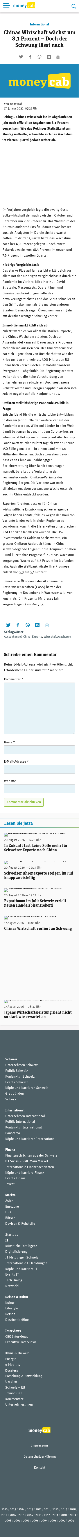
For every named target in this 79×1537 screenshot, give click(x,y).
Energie (10, 1359)
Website (10, 781)
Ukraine (11, 1382)
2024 (22, 1509)
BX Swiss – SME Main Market (26, 1161)
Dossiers (11, 1370)
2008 (8, 1520)
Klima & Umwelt (17, 1353)
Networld (12, 1286)
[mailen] (58, 57)
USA (8, 1212)
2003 (53, 1520)
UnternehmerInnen (19, 1405)
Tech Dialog (13, 1280)
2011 (55, 1515)
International (39, 24)
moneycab (16, 104)
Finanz (10, 1150)
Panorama (12, 1133)
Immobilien (13, 1393)
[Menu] (6, 6)
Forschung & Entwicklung (23, 1376)
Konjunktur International (23, 1127)
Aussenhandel (13, 637)
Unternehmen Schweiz (21, 1065)
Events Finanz (15, 1178)
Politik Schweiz (16, 1071)
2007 (17, 1520)
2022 (38, 1509)
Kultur (9, 1303)
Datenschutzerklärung (39, 1456)
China (27, 637)
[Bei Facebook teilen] (30, 57)
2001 (71, 1520)
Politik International (20, 1122)
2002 (62, 1520)
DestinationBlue (17, 1320)
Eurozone (12, 1207)
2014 (30, 1515)
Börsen (10, 1218)
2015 (21, 1515)
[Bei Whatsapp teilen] (39, 57)
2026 (4, 1509)
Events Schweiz (16, 1082)
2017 (4, 1515)
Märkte (10, 1195)
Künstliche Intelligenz (21, 1246)
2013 (38, 1515)
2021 (47, 1509)
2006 (26, 1520)
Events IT (12, 1274)
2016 (13, 1515)
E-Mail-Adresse (16, 762)
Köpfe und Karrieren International (30, 1139)
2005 (35, 1520)
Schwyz (10, 1099)
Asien (9, 1201)
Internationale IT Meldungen (26, 1263)
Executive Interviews (20, 1342)
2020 (55, 1509)
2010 (64, 1515)
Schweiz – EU (15, 1387)
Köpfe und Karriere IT (21, 1269)
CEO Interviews (16, 1337)
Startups (11, 1235)
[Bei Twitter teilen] (21, 57)
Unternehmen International (25, 1116)
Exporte (37, 637)
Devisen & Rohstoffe (20, 1224)
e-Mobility (12, 1365)
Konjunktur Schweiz (20, 1076)
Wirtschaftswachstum (57, 637)
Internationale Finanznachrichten (29, 1167)
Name (9, 742)
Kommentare (14, 1399)
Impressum (39, 1445)
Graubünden (14, 1094)
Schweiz (11, 1059)
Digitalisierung (16, 1252)
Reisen (10, 1314)
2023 (30, 1509)
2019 (64, 1509)
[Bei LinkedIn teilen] (48, 57)
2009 (73, 1515)
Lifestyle (11, 1308)
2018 (73, 1509)
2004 (44, 1520)
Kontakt (39, 1468)
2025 (13, 1509)
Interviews (13, 1331)
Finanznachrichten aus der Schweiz (31, 1155)
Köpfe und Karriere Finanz (24, 1173)
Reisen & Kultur (16, 1297)
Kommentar (13, 679)
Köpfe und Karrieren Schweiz (26, 1088)
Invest (9, 1184)
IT (6, 1240)
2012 (47, 1515)
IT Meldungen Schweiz (21, 1257)
